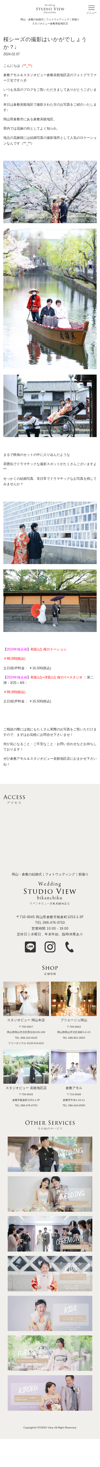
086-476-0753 (54, 923)
